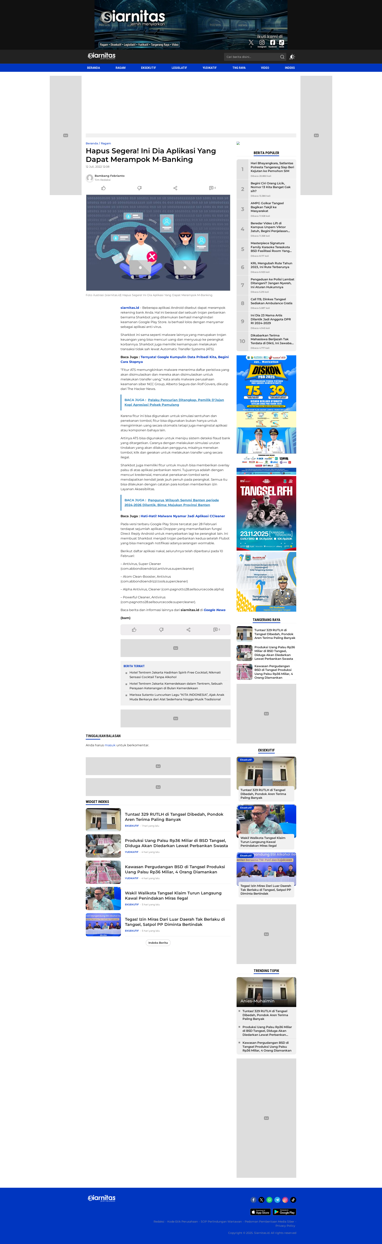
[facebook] (253, 1200)
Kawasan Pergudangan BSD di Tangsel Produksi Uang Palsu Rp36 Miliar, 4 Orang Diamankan (175, 869)
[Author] (90, 178)
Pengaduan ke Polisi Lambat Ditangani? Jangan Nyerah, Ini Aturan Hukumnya (272, 283)
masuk (110, 745)
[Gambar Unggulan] (158, 242)
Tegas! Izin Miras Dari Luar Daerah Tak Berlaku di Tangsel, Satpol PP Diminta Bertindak (175, 922)
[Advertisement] (191, 101)
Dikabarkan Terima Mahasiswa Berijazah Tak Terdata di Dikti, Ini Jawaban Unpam (272, 341)
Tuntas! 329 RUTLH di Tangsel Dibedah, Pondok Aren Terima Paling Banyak (174, 817)
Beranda (92, 143)
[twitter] (261, 1200)
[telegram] (277, 1200)
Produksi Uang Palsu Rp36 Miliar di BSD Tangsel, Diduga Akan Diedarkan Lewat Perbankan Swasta (176, 843)
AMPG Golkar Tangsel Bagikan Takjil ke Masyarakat (267, 207)
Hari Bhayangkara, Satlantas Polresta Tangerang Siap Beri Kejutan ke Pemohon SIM (272, 167)
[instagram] (285, 1200)
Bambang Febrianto (110, 176)
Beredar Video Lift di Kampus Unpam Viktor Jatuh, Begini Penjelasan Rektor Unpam (269, 229)
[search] (282, 57)
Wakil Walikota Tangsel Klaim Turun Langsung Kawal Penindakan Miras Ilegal (173, 896)
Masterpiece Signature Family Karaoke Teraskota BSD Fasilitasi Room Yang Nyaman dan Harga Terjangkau (270, 250)
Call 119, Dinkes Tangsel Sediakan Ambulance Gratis (271, 301)
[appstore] (260, 1214)
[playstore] (284, 1214)
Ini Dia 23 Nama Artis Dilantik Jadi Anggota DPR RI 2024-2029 (271, 319)
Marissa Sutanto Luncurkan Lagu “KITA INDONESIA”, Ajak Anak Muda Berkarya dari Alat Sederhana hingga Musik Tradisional (177, 697)
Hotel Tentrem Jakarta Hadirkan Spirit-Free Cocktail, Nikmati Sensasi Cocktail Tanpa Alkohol (175, 675)
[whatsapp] (269, 1200)
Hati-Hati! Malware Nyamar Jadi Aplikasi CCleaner (183, 516)
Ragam (106, 143)
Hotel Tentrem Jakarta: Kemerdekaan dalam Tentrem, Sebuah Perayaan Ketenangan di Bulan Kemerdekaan (176, 686)
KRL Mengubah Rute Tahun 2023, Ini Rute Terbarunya (271, 265)
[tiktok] (293, 1200)
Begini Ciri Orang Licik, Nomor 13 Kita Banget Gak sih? (271, 187)
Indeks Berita (158, 943)
